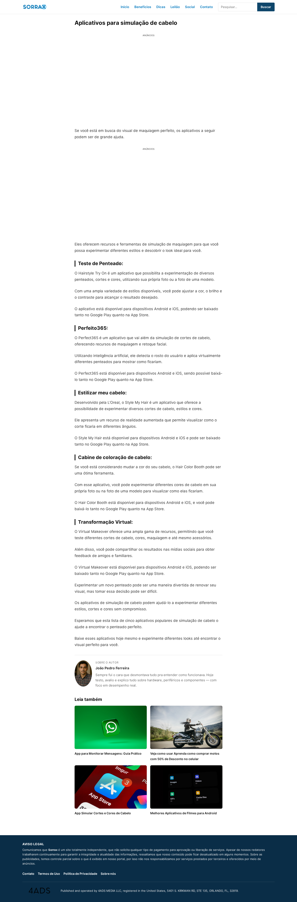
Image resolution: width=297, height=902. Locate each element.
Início (125, 7)
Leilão (175, 7)
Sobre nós (108, 873)
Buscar (266, 7)
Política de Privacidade (80, 873)
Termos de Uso (49, 873)
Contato (206, 7)
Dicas (160, 7)
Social (190, 7)
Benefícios (142, 7)
